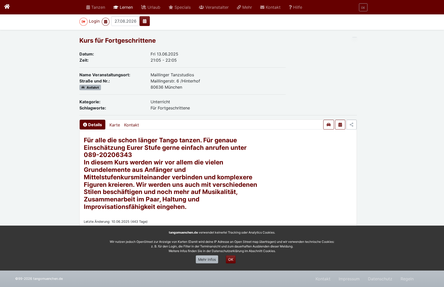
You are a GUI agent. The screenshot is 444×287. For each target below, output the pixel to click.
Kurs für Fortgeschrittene (117, 40)
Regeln (407, 278)
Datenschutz (380, 278)
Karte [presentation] (114, 124)
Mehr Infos (207, 259)
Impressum (349, 278)
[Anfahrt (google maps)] (328, 124)
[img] (144, 21)
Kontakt (131, 124)
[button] (123, 7)
